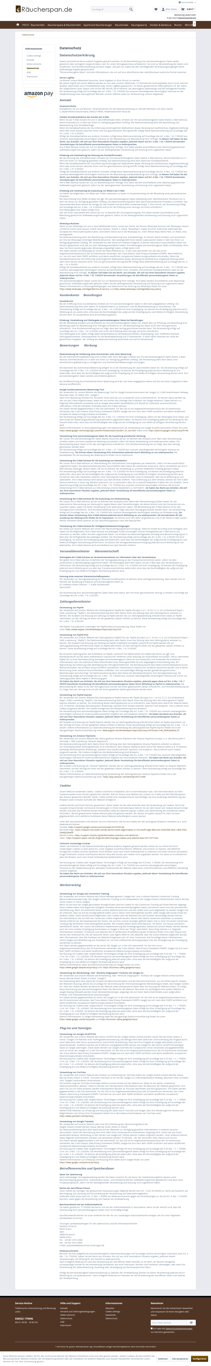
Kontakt (30, 59)
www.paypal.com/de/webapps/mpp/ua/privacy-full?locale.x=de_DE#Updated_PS (140, 730)
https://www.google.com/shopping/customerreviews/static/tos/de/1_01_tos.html (98, 430)
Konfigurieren (199, 1358)
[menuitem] (112, 9)
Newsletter (111, 1315)
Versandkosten (99, 1346)
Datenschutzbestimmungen (179, 1328)
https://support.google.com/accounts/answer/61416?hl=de (96, 827)
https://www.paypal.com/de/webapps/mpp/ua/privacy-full (93, 629)
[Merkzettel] (156, 9)
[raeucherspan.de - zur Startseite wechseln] (44, 13)
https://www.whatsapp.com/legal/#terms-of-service (84, 289)
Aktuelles (110, 1308)
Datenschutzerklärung (187, 18)
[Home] (17, 25)
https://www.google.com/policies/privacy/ (79, 1162)
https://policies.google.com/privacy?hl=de (168, 430)
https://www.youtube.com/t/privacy (76, 1116)
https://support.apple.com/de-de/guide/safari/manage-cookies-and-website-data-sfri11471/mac (112, 838)
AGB (29, 72)
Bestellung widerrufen (185, 15)
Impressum (32, 76)
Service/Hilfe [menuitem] (187, 2)
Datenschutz (33, 68)
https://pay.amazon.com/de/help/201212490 (124, 776)
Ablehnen (163, 1358)
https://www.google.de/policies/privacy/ (79, 967)
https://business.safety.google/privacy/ (121, 967)
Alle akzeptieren (180, 1358)
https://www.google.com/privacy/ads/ (77, 1019)
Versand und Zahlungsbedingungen (77, 1311)
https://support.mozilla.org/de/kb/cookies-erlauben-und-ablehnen (106, 835)
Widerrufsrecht (34, 64)
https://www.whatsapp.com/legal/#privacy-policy (137, 289)
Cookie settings (34, 55)
